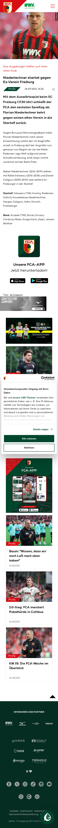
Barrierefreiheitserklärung (24, 814)
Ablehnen (29, 447)
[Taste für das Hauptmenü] (53, 6)
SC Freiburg (16, 295)
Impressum (26, 811)
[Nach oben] (52, 695)
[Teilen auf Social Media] (55, 89)
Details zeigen (40, 429)
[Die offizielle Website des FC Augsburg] (8, 8)
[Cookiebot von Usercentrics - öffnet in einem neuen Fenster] (41, 378)
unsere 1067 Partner (24, 397)
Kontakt (14, 811)
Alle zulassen (29, 438)
